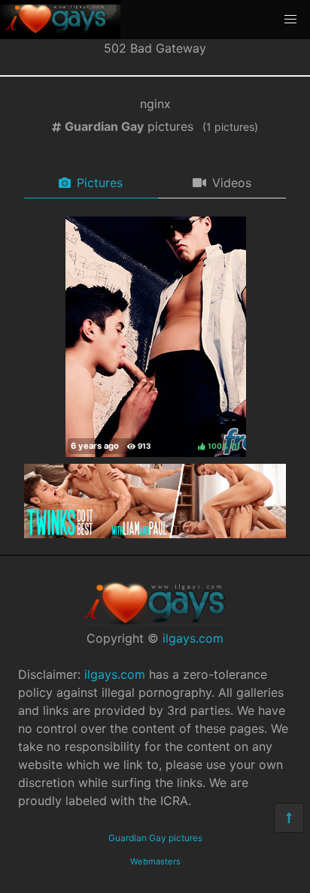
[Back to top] (289, 818)
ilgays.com (193, 638)
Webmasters (155, 861)
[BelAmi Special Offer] (155, 533)
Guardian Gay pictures (155, 837)
